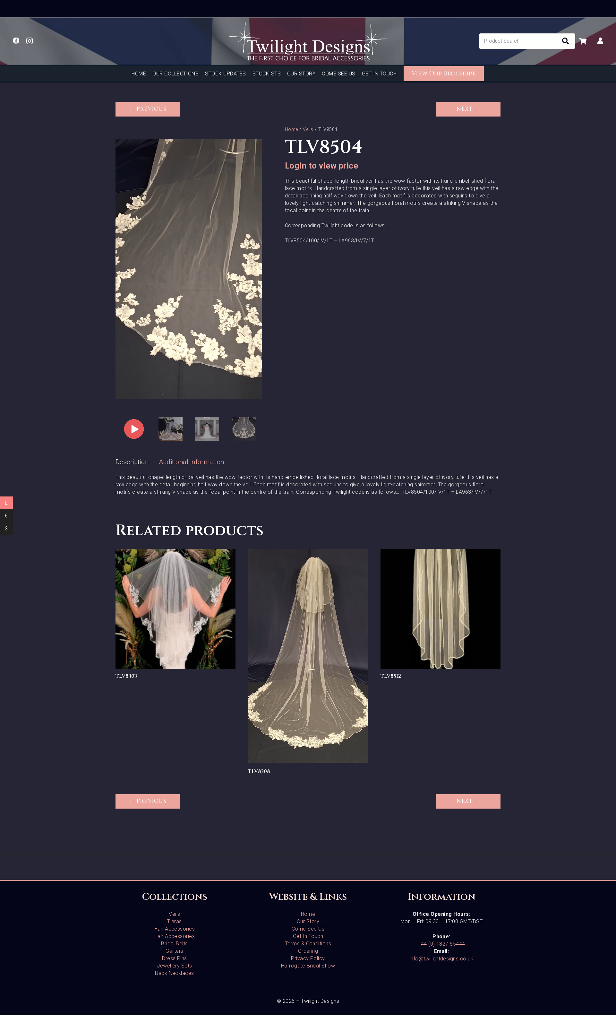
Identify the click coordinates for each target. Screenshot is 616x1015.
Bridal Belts (174, 944)
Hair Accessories (174, 929)
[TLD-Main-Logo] (308, 41)
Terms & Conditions (308, 944)
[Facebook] (16, 41)
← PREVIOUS (148, 109)
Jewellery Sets (174, 966)
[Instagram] (29, 41)
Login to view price (321, 165)
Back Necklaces (174, 973)
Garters (174, 951)
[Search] (565, 41)
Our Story (308, 921)
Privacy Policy (308, 958)
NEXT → (468, 109)
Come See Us (308, 929)
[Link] (600, 41)
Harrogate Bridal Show (308, 966)
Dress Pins (174, 958)
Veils (308, 129)
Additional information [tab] (191, 462)
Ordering (308, 951)
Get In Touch (308, 936)
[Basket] (582, 41)
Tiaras (174, 921)
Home (291, 129)
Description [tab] (132, 462)
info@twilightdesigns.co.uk (441, 959)
